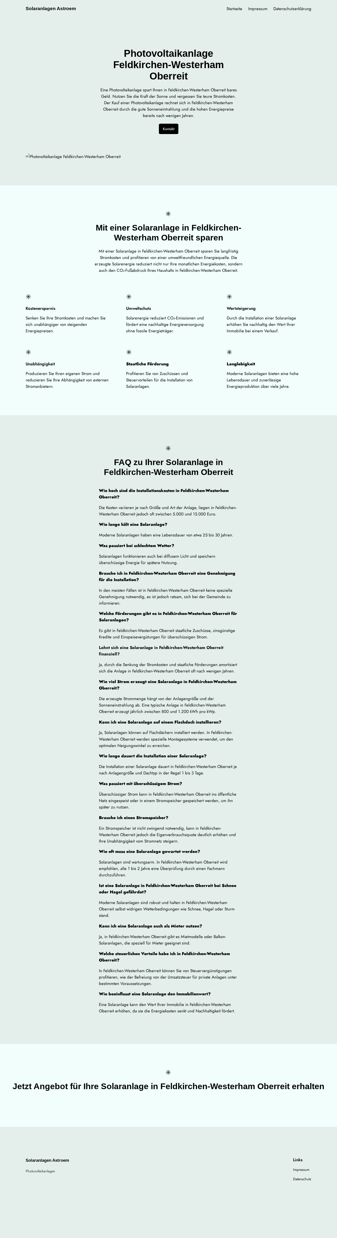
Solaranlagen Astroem (51, 8)
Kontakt (168, 128)
